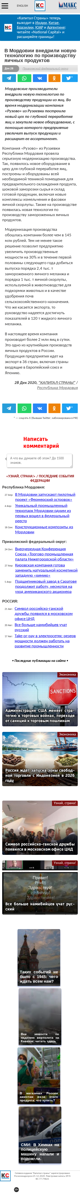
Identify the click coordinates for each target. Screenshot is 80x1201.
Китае (54, 23)
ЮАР (39, 28)
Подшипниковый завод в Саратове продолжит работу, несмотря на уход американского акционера (46, 587)
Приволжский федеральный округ (45, 68)
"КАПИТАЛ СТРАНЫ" (56, 383)
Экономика (67, 675)
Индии (41, 23)
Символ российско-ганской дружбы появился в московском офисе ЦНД (44, 614)
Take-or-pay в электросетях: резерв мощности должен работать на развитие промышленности (45, 641)
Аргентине (56, 28)
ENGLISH (22, 6)
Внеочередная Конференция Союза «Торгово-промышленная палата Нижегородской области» (44, 554)
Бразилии (25, 28)
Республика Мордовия (57, 388)
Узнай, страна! (65, 803)
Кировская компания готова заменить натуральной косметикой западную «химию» (46, 570)
